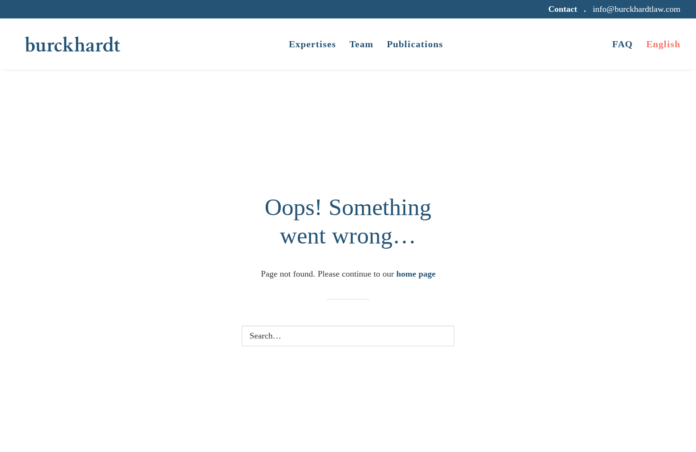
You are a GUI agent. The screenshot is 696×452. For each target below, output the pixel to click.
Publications (415, 44)
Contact (562, 9)
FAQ (622, 44)
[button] (440, 335)
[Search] (348, 336)
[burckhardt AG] (73, 44)
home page (416, 273)
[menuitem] (564, 9)
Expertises (312, 44)
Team (361, 44)
